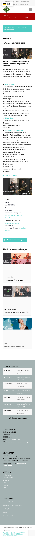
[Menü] (29, 9)
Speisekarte (7, 475)
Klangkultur (8, 218)
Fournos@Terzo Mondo (12, 223)
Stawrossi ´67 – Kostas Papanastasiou (12, 505)
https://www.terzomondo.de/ (17, 442)
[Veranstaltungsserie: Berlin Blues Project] (27, 312)
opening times (24, 4)
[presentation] (17, 263)
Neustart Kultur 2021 (8, 516)
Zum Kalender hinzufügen (15, 240)
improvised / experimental (12, 215)
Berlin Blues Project (10, 309)
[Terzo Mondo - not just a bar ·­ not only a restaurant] (14, 9)
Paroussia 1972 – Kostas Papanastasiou (13, 502)
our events (8, 1)
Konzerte (6, 480)
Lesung (5, 485)
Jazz (22, 215)
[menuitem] (8, 1)
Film (4, 488)
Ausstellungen (8, 477)
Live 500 (5, 512)
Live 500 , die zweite (8, 509)
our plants (16, 1)
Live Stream (15, 218)
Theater (5, 482)
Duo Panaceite (8, 277)
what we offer (25, 1)
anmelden (12, 456)
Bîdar (5, 343)
